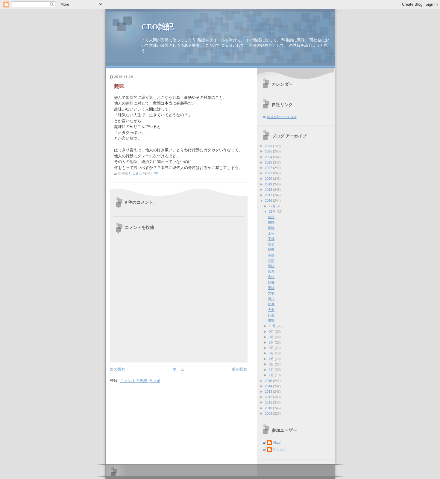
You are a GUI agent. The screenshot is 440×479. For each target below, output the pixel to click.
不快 (271, 255)
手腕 (271, 288)
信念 (271, 217)
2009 (269, 413)
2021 (269, 173)
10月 (273, 326)
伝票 (271, 271)
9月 (272, 331)
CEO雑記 (157, 26)
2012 (269, 397)
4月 (272, 359)
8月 (272, 337)
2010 (269, 408)
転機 (271, 282)
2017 (269, 195)
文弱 (271, 293)
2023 (269, 162)
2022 (269, 168)
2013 (269, 391)
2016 (269, 200)
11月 (273, 211)
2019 (269, 184)
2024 (269, 157)
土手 (271, 233)
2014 (269, 386)
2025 (269, 151)
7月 (272, 342)
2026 (269, 146)
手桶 (271, 239)
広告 (271, 277)
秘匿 (271, 249)
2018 (269, 189)
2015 (269, 381)
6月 (272, 348)
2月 (272, 369)
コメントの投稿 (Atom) (140, 380)
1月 (272, 375)
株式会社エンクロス (282, 117)
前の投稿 (240, 369)
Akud (276, 442)
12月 (273, 206)
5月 (272, 353)
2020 (269, 178)
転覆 (271, 315)
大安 (271, 310)
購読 (271, 266)
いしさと (279, 449)
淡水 (271, 298)
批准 (271, 304)
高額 (271, 260)
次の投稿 (117, 369)
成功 (271, 244)
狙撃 (271, 320)
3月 (272, 364)
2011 (269, 402)
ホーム (178, 369)
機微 (271, 222)
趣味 (271, 227)
